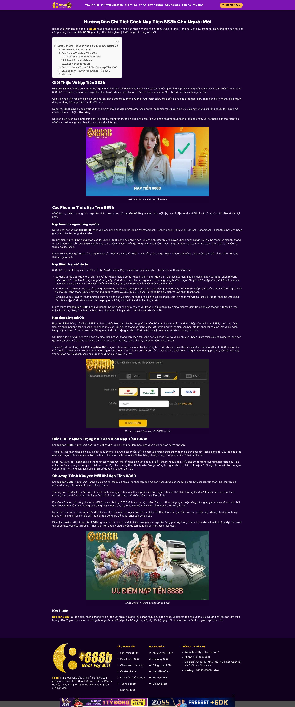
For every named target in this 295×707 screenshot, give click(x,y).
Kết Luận (66, 74)
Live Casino (155, 5)
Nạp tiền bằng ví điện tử (80, 60)
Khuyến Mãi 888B (112, 5)
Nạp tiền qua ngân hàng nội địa (83, 56)
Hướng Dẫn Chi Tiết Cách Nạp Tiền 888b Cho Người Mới (87, 45)
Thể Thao (131, 5)
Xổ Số (142, 5)
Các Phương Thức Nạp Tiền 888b (79, 53)
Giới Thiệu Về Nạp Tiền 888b (76, 49)
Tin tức (198, 5)
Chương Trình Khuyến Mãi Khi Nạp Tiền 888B (86, 70)
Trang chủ (92, 5)
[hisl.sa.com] (66, 5)
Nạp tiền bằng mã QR (78, 63)
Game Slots (172, 5)
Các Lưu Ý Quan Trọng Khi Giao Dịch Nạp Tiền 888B (89, 67)
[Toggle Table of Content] (115, 41)
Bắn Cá (186, 5)
